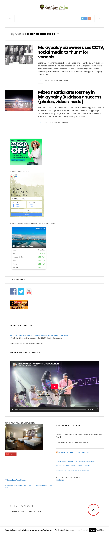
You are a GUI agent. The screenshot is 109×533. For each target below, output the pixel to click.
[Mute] (93, 409)
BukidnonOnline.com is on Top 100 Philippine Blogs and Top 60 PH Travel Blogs (39, 335)
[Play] (12, 409)
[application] (54, 386)
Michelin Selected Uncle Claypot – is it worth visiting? (73, 465)
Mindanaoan (9, 485)
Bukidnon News (62, 80)
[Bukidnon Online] (54, 7)
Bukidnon (22, 506)
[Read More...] (40, 80)
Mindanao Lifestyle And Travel (73, 452)
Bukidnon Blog (20, 485)
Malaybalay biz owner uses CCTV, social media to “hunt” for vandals (71, 52)
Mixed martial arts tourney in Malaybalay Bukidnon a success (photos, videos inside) (69, 97)
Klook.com (60, 480)
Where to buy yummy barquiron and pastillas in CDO (72, 470)
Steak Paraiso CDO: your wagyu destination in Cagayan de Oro (75, 461)
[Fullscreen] (96, 409)
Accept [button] (92, 530)
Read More (100, 530)
